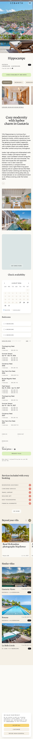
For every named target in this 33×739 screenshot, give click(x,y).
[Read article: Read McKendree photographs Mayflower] (15, 540)
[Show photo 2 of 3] (16, 585)
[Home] (16, 3)
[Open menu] (30, 3)
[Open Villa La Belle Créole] (16, 633)
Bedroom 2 (18, 82)
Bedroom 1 (7, 82)
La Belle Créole (8, 646)
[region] (16, 252)
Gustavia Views (8, 589)
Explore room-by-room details (13, 107)
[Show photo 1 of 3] (15, 585)
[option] (16, 95)
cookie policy (10, 721)
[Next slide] (29, 520)
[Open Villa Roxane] (16, 605)
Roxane (5, 618)
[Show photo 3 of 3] (17, 585)
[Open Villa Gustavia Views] (16, 577)
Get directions (16, 265)
